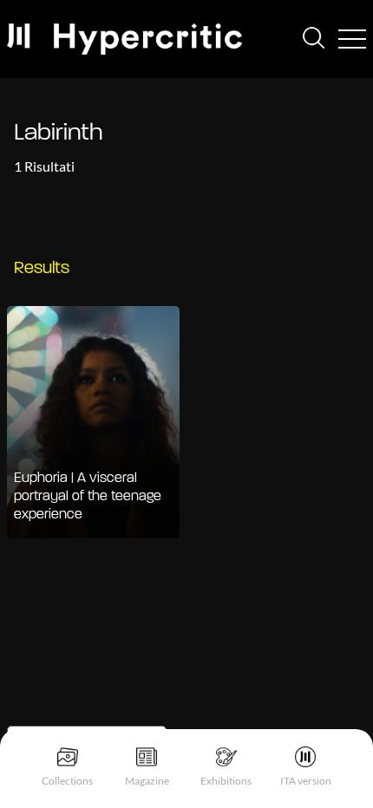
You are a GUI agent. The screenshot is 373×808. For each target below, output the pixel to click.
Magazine (147, 780)
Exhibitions (226, 780)
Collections (67, 780)
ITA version (305, 780)
